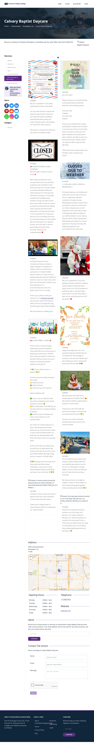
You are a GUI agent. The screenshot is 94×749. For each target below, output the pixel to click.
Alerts (9, 71)
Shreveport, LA (28, 26)
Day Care (9, 127)
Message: (33, 670)
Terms (37, 727)
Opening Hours (11, 67)
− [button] (30, 559)
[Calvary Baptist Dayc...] (59, 570)
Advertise (52, 721)
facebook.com (66, 611)
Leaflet (67, 590)
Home (60, 4)
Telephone (10, 64)
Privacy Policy (39, 730)
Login (86, 4)
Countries (77, 4)
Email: (32, 663)
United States (15, 26)
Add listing (53, 724)
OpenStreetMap (80, 590)
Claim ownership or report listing (12, 78)
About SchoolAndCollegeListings (44, 722)
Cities (67, 4)
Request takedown (12, 83)
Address (9, 60)
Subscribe (34, 638)
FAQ (36, 733)
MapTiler (73, 590)
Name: (32, 656)
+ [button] (30, 556)
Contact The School (12, 74)
